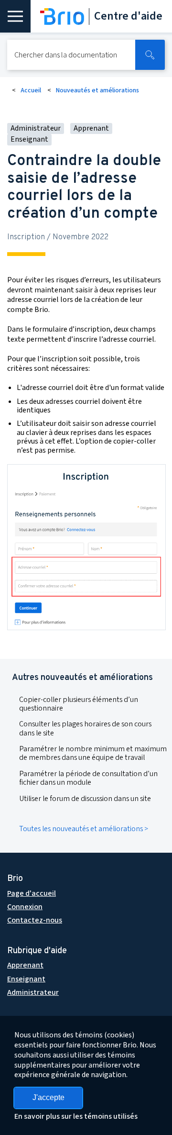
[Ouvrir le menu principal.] (15, 16)
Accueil (31, 90)
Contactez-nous (34, 920)
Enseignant (26, 979)
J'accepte (48, 1097)
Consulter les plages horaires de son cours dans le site (85, 728)
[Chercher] (150, 55)
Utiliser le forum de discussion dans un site (85, 798)
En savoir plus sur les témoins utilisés (76, 1116)
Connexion (25, 906)
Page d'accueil (31, 893)
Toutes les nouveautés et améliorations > (83, 828)
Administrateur (33, 992)
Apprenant (25, 965)
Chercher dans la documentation (65, 55)
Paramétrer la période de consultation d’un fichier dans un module (88, 778)
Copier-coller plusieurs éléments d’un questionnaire (78, 703)
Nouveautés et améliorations (97, 90)
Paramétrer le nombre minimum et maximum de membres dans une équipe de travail (93, 753)
